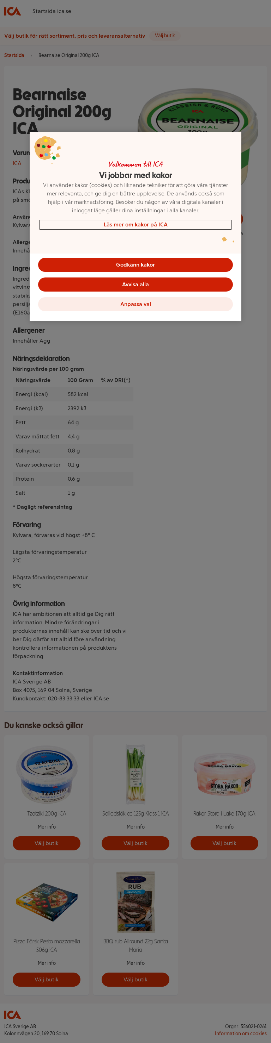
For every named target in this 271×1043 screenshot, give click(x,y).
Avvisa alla (135, 284)
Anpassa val (135, 304)
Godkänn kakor (135, 264)
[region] (135, 226)
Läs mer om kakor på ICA (136, 224)
